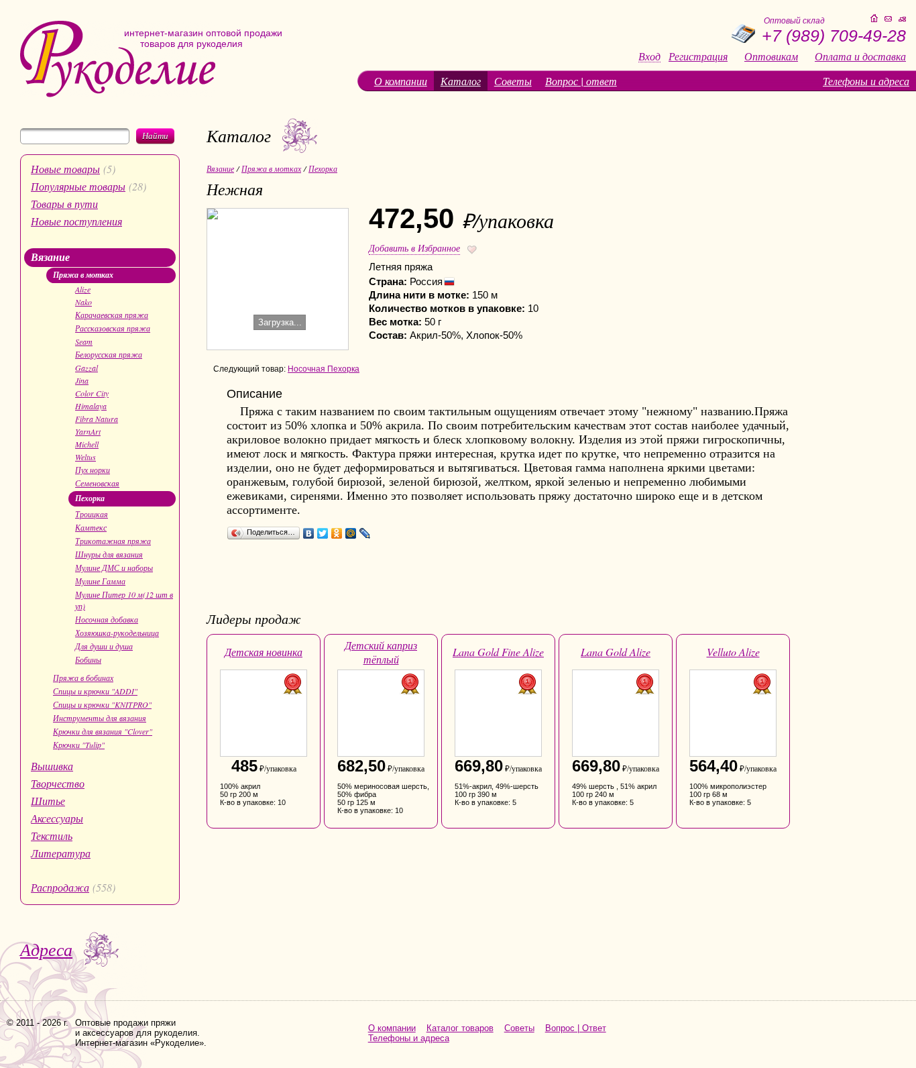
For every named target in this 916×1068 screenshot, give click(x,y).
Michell (87, 444)
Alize (83, 289)
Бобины (88, 659)
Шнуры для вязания (109, 554)
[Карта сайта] (902, 19)
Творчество (57, 783)
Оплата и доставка (860, 56)
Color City (92, 393)
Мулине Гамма (100, 581)
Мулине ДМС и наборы (114, 567)
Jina (82, 380)
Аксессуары (57, 818)
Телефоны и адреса (866, 81)
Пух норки (92, 469)
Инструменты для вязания (99, 717)
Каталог (461, 81)
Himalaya (91, 405)
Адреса (46, 949)
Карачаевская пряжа (111, 314)
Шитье (48, 801)
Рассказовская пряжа (112, 328)
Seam (84, 341)
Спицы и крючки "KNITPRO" (102, 704)
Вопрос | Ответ (575, 1028)
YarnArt (88, 431)
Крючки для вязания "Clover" (102, 731)
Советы (513, 81)
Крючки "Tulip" (79, 744)
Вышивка (52, 766)
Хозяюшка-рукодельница (117, 632)
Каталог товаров (460, 1028)
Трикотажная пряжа (113, 540)
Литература (61, 853)
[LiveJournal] (365, 533)
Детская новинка (263, 652)
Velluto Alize (733, 652)
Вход (649, 56)
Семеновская (97, 483)
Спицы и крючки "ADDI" (95, 691)
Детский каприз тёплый (381, 652)
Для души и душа (104, 646)
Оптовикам (771, 56)
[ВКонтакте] (309, 533)
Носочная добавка (106, 619)
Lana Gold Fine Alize (498, 652)
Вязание (50, 257)
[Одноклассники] (337, 533)
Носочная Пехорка (323, 369)
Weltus (85, 456)
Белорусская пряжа (108, 354)
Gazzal (86, 367)
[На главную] (117, 94)
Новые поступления (76, 221)
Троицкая (91, 514)
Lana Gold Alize (615, 652)
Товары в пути (64, 204)
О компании (400, 81)
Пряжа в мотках (83, 274)
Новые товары (65, 169)
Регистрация (698, 56)
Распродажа (60, 887)
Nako (83, 302)
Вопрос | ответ (581, 81)
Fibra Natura (96, 418)
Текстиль (51, 836)
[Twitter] (323, 533)
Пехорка (90, 498)
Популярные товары (78, 186)
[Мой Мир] (351, 533)
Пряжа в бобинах (83, 677)
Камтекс (91, 527)
